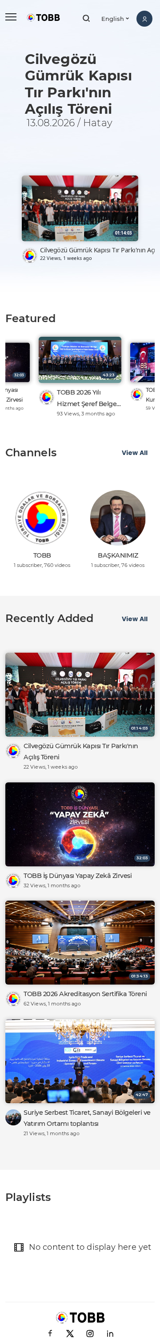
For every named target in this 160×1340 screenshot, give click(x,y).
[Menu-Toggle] (10, 17)
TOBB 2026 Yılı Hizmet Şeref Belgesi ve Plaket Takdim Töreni (89, 398)
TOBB (42, 555)
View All (135, 452)
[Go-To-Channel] (30, 255)
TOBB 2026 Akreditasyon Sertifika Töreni (85, 994)
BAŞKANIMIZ (118, 555)
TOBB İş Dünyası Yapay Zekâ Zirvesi (78, 876)
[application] (80, 152)
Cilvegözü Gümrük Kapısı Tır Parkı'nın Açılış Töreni (81, 751)
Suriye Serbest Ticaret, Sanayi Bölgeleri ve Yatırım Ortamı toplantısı (87, 1118)
